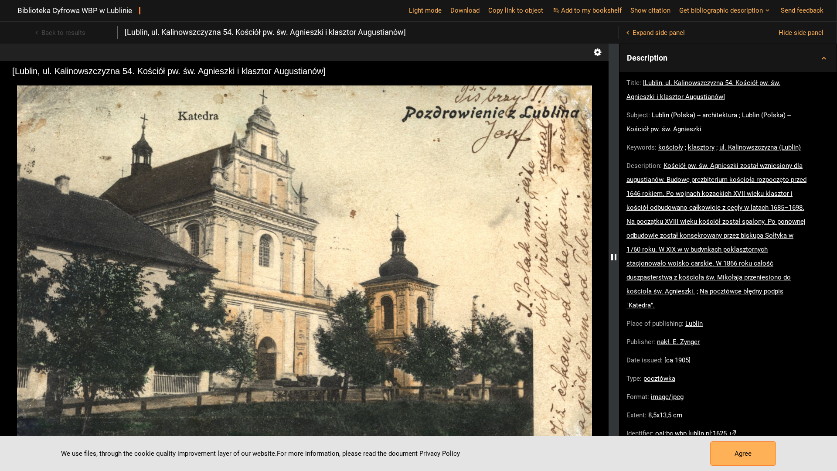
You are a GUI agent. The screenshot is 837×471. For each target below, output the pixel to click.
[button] (728, 58)
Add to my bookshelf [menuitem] (591, 10)
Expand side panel (659, 33)
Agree (743, 453)
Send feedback (802, 10)
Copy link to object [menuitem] (515, 10)
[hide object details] (614, 257)
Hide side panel (801, 33)
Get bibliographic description (721, 10)
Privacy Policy (439, 453)
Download (465, 10)
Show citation (650, 10)
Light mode (425, 10)
